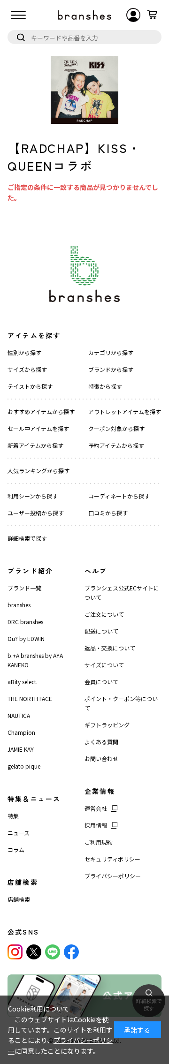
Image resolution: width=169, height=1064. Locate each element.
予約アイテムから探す (116, 445)
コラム (16, 849)
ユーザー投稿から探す (36, 513)
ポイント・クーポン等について (121, 703)
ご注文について (104, 614)
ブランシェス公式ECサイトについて (121, 592)
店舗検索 (19, 899)
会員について (101, 682)
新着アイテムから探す (35, 445)
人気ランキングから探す (38, 471)
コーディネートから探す (119, 496)
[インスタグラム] (15, 951)
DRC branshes (25, 622)
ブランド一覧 (24, 588)
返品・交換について (109, 648)
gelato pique (24, 766)
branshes (19, 605)
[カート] (152, 15)
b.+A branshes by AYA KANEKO (35, 660)
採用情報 (95, 825)
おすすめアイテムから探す (41, 411)
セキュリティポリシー (112, 859)
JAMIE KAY (21, 749)
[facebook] (71, 951)
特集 (13, 816)
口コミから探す (108, 513)
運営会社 (95, 808)
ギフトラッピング (107, 725)
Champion (21, 732)
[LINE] (52, 951)
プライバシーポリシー (112, 876)
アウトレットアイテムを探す (124, 411)
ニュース (19, 833)
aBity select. (23, 682)
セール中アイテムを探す (38, 428)
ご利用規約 (98, 842)
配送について (101, 631)
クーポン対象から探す (116, 428)
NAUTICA (19, 715)
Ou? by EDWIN (26, 638)
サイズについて (104, 665)
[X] (33, 951)
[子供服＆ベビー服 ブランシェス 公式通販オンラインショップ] (84, 15)
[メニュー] (18, 15)
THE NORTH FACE (30, 698)
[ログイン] (133, 15)
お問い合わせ (101, 758)
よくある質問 (101, 742)
